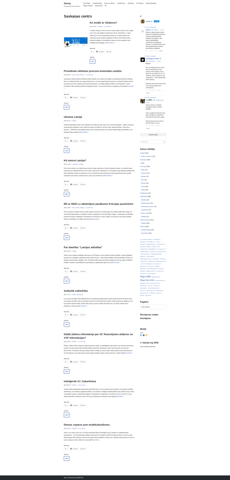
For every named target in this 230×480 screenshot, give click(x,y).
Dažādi (142, 153)
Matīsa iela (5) (143, 268)
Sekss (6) (150, 285)
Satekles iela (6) (143, 285)
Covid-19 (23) (143, 249)
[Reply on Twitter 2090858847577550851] (147, 125)
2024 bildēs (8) (151, 241)
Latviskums (75, 164)
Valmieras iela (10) (144, 293)
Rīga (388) (145, 276)
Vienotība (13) (152, 293)
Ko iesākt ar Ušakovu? (103, 22)
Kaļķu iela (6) (163, 258)
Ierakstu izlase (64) (156, 254)
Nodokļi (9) (142, 271)
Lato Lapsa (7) (157, 263)
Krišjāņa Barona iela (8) (161, 261)
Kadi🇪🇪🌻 (149, 100)
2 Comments (89, 74)
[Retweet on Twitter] (145, 27)
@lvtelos (156, 30)
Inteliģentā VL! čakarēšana (80, 381)
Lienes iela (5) (151, 266)
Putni (142, 186)
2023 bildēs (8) (143, 241)
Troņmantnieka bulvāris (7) (154, 288)
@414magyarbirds (150, 61)
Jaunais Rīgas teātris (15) (145, 258)
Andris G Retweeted (151, 27)
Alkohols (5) (142, 244)
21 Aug (147, 102)
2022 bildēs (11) (156, 239)
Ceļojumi (144, 173)
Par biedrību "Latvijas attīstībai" (83, 247)
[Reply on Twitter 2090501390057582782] (147, 90)
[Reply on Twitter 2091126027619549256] (147, 51)
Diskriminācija (145, 203)
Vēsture (142, 226)
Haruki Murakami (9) (145, 254)
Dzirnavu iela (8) (153, 251)
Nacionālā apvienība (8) (152, 268)
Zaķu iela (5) (148, 295)
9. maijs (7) (157, 241)
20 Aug (159, 61)
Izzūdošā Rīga (97, 3)
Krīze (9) (143, 263)
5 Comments (81, 428)
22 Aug (162, 30)
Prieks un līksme (109, 3)
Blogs (143, 170)
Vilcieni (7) (159, 293)
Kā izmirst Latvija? (75, 160)
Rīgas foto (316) (147, 280)
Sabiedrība (80, 294)
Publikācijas (121, 3)
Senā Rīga (86, 3)
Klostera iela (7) (144, 261)
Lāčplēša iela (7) (149, 263)
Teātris (143, 190)
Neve (65, 477)
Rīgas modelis (87, 5)
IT (140, 163)
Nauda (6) (161, 268)
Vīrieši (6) (142, 295)
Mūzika (143, 183)
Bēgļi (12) (149, 246)
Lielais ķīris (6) (143, 266)
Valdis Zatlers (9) (159, 290)
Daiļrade (143, 176)
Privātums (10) (160, 271)
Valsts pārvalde (145, 220)
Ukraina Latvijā (73, 117)
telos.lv (148, 30)
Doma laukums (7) (161, 249)
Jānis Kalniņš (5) (150, 256)
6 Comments (107, 26)
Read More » (111, 43)
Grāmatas (131, 3)
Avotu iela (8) (143, 246)
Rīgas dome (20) (156, 276)
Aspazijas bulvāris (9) (151, 244)
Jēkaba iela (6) (156, 258)
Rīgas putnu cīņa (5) (144, 283)
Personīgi (143, 166)
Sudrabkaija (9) (143, 288)
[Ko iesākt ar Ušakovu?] (76, 42)
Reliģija (143, 216)
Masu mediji (75, 74)
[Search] (164, 142)
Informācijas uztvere (147, 206)
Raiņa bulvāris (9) (152, 273)
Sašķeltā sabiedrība (76, 290)
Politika (100, 26)
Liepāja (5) (157, 266)
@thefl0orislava (160, 100)
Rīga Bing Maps (151, 3)
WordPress (79, 477)
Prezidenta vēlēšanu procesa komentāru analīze (93, 71)
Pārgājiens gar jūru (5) (151, 271)
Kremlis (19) (152, 261)
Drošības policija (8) (144, 251)
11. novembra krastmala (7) (146, 239)
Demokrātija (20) (152, 249)
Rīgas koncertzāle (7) (160, 280)
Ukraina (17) (143, 290)
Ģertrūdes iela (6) (162, 251)
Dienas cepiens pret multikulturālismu (87, 424)
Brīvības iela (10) (156, 246)
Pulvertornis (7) (143, 273)
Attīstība (143, 200)
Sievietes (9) (156, 285)
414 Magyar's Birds (152, 58)
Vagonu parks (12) (151, 290)
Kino (142, 180)
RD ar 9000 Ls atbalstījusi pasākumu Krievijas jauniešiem (98, 204)
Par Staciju (139, 3)
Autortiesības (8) (160, 244)
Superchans (99, 5)
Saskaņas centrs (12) (155, 283)
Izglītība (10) (143, 256)
